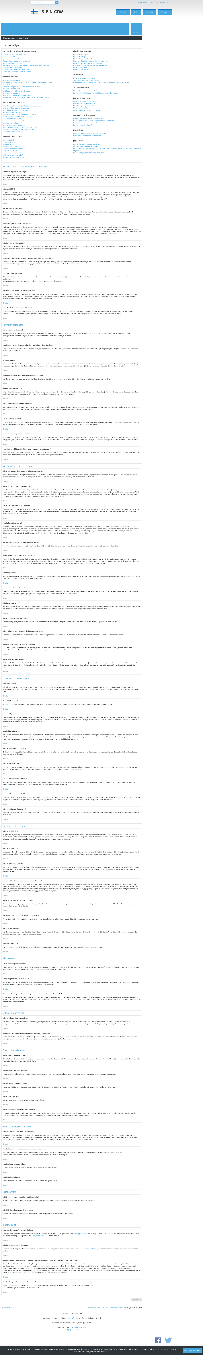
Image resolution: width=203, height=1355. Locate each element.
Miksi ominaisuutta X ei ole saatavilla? (86, 146)
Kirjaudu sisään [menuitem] (165, 2)
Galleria (149, 12)
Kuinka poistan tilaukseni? (82, 125)
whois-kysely (19, 1266)
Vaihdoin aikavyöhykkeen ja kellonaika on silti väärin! (22, 87)
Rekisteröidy (153, 2)
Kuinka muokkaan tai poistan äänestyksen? (18, 116)
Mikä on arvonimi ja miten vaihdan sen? (17, 95)
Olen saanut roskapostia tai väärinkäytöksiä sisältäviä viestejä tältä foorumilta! (101, 82)
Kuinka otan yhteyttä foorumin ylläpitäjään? (88, 153)
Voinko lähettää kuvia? (11, 146)
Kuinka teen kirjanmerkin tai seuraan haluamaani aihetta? (94, 121)
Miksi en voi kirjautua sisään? (13, 63)
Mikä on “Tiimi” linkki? (80, 69)
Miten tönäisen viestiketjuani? (13, 131)
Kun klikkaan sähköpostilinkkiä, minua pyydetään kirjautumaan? (26, 97)
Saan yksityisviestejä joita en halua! (86, 80)
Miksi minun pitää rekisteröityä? (14, 55)
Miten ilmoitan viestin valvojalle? (14, 125)
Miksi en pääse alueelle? (12, 119)
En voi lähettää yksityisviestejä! (84, 78)
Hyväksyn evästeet (192, 1350)
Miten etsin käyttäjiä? (80, 108)
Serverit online (142, 2)
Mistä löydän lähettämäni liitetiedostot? (87, 136)
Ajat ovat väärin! (8, 84)
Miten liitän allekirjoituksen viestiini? (15, 110)
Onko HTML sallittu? (10, 142)
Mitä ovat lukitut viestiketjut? (13, 155)
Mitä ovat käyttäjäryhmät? (82, 59)
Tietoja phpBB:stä (38, 1236)
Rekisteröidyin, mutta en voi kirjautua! (16, 61)
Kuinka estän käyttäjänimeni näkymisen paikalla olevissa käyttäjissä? (28, 82)
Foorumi (164, 12)
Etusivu (123, 12)
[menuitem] (116, 1307)
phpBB (63, 394)
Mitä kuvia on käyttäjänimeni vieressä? (16, 91)
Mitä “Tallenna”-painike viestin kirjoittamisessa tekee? (22, 127)
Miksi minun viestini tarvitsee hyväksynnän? (18, 129)
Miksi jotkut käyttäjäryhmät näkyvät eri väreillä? (90, 65)
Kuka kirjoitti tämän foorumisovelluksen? (87, 144)
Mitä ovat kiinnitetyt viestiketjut (14, 153)
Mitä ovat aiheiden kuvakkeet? (14, 157)
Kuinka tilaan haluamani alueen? (85, 123)
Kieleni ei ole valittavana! (11, 89)
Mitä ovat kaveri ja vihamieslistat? (85, 91)
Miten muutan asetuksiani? (12, 80)
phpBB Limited (82, 1234)
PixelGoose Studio (80, 1327)
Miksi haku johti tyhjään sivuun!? (84, 106)
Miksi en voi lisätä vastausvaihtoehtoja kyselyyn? (20, 114)
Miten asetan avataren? (11, 93)
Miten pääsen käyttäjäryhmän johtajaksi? (88, 63)
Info (136, 12)
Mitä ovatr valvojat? (80, 57)
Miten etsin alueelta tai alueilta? (84, 101)
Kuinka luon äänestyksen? (12, 112)
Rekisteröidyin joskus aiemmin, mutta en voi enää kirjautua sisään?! (27, 65)
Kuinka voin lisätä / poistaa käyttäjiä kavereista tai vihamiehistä (95, 93)
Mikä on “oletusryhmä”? (81, 67)
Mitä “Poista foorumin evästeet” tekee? (17, 72)
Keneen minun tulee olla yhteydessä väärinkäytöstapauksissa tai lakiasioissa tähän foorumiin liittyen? (107, 149)
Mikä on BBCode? (9, 140)
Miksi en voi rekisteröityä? (12, 59)
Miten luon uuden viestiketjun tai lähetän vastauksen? (22, 106)
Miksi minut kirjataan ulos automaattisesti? (18, 69)
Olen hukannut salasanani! (12, 67)
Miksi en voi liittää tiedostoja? (13, 121)
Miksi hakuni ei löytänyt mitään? (84, 104)
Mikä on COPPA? (9, 57)
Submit (56, 2)
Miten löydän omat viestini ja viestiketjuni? (88, 110)
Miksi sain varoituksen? (11, 123)
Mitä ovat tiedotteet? (10, 151)
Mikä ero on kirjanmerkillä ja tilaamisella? (88, 119)
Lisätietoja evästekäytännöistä (94, 1351)
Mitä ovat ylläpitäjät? (80, 55)
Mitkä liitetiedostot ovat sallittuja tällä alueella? (89, 133)
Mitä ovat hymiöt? (9, 144)
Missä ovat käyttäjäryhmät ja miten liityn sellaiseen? (91, 61)
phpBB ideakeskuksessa (89, 1249)
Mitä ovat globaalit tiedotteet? (13, 149)
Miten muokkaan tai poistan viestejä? (16, 108)
